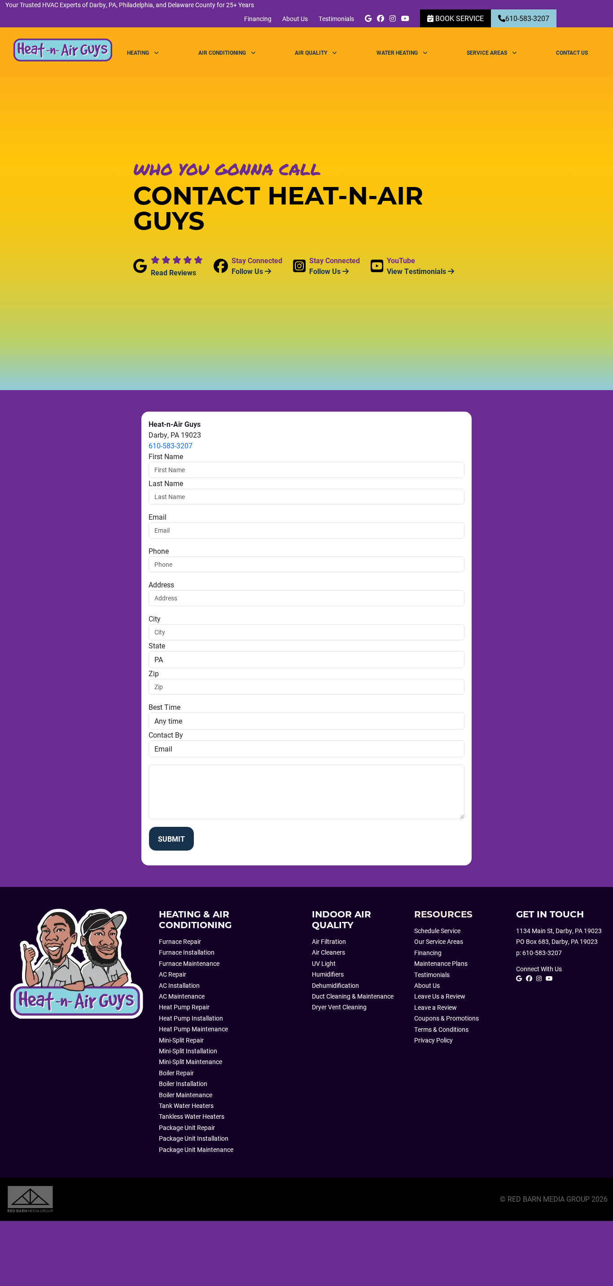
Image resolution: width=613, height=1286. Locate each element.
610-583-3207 (527, 18)
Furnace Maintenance (189, 964)
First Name (166, 456)
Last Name (166, 483)
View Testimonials (417, 271)
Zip (154, 673)
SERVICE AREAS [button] (487, 52)
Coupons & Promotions (446, 1018)
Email (157, 516)
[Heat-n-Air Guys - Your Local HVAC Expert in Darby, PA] (76, 966)
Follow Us (248, 271)
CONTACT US (572, 52)
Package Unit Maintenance (196, 1150)
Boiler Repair (176, 1073)
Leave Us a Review (439, 996)
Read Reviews (173, 272)
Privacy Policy (433, 1040)
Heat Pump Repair (184, 1007)
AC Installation (179, 986)
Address (161, 584)
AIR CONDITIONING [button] (222, 52)
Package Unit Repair (187, 1128)
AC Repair (172, 974)
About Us (295, 18)
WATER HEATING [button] (398, 52)
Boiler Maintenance (185, 1095)
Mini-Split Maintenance (190, 1062)
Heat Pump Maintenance (193, 1029)
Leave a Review (435, 1008)
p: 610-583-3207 (539, 953)
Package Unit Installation (193, 1138)
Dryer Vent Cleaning (339, 1007)
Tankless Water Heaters (191, 1116)
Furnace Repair (180, 942)
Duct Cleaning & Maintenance (353, 996)
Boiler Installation (183, 1084)
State (157, 645)
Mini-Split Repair (181, 1040)
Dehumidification (335, 986)
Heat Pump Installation (191, 1018)
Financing (257, 18)
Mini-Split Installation (188, 1051)
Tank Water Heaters (186, 1106)
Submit (171, 838)
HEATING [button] (138, 52)
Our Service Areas (438, 942)
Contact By (166, 734)
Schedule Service (437, 931)
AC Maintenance (182, 996)
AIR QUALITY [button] (311, 52)
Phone (159, 551)
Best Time (164, 707)
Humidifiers (328, 974)
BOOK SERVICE (458, 18)
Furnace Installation (187, 952)
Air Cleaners (328, 952)
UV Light (324, 964)
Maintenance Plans (441, 964)
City (155, 618)
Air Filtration (329, 942)
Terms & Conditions (441, 1029)
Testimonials (336, 18)
